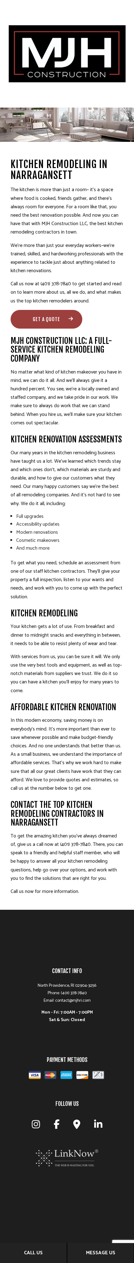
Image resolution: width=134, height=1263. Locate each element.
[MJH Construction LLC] (67, 53)
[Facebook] (56, 1126)
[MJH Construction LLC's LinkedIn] (98, 1126)
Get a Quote (46, 319)
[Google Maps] (77, 1126)
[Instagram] (36, 1126)
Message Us (100, 1253)
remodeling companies (45, 495)
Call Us (33, 1253)
